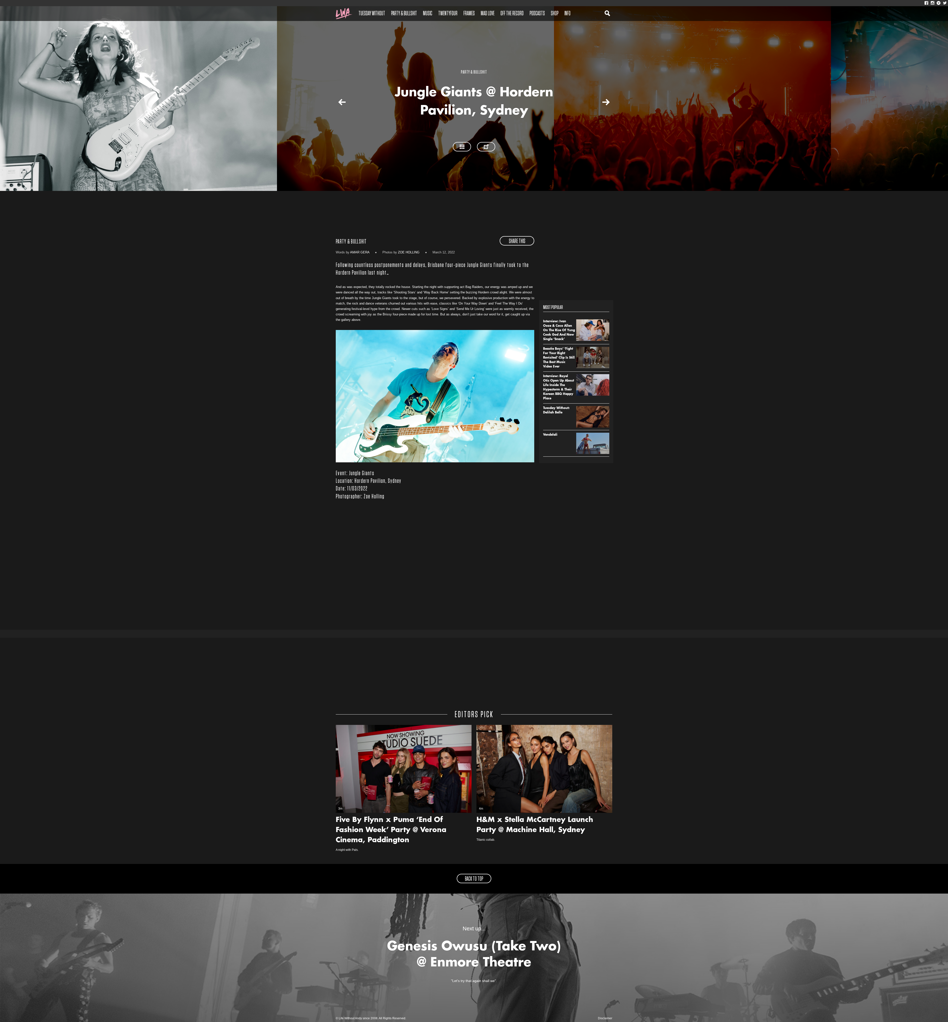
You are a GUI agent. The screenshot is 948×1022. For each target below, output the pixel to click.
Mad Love (487, 14)
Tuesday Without (371, 14)
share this (517, 241)
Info (567, 14)
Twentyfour (447, 14)
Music (427, 14)
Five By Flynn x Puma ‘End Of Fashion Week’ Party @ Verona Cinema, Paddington (391, 830)
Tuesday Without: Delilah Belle (556, 410)
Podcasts (537, 14)
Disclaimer (605, 1018)
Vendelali (550, 434)
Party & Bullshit (404, 14)
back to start (337, 103)
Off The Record (512, 14)
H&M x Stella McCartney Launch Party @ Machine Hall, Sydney (534, 825)
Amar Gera (359, 252)
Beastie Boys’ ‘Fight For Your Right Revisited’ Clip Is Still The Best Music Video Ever (559, 357)
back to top (474, 879)
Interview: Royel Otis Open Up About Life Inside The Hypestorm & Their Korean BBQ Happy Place (558, 387)
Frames (469, 14)
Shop (554, 14)
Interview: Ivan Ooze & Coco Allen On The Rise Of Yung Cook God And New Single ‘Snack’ (559, 330)
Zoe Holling (408, 252)
